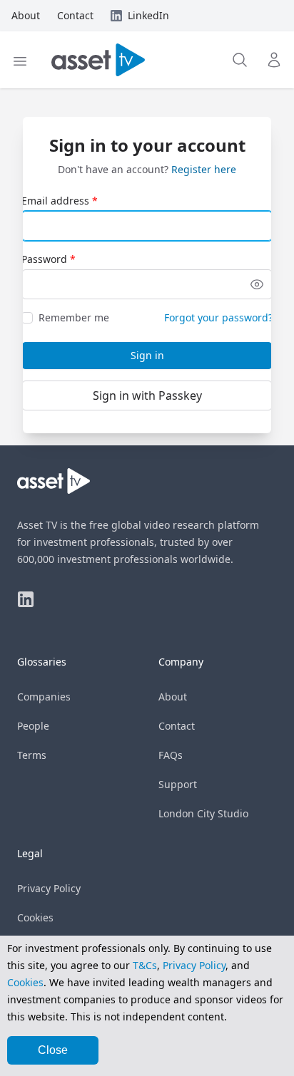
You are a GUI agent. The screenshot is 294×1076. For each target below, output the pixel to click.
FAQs (170, 755)
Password (44, 259)
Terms (31, 755)
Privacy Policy (49, 888)
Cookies (35, 917)
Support (177, 784)
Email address (55, 200)
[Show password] (257, 284)
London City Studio (203, 813)
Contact (176, 726)
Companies (44, 696)
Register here (203, 169)
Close (53, 1050)
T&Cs (145, 965)
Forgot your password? (218, 317)
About (172, 696)
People (33, 726)
